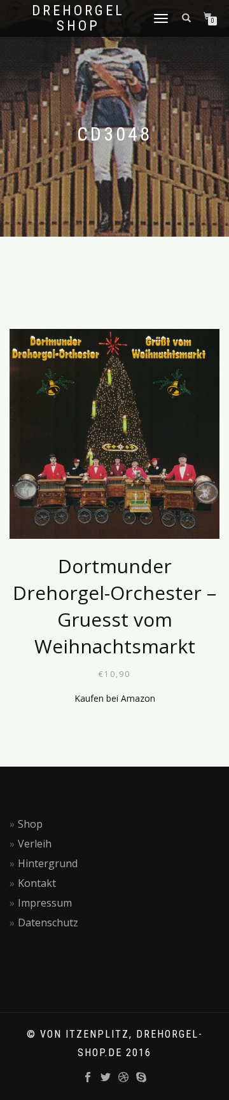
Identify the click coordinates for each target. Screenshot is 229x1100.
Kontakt (37, 883)
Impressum (45, 903)
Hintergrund (48, 863)
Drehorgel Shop (78, 18)
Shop (30, 824)
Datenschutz (48, 922)
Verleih (35, 844)
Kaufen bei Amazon (114, 698)
